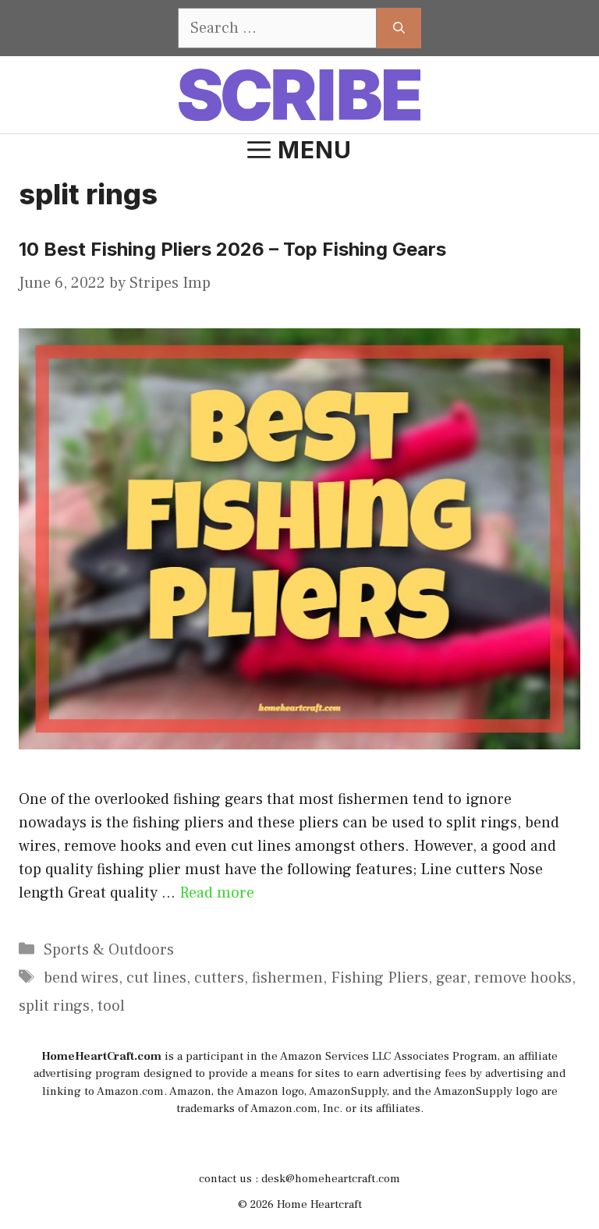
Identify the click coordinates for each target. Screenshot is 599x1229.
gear (451, 978)
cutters (219, 978)
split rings (54, 1006)
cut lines (156, 978)
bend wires (81, 978)
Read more (216, 893)
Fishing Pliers (379, 978)
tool (111, 1006)
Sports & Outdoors (109, 950)
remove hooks (523, 978)
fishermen (287, 978)
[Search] (399, 28)
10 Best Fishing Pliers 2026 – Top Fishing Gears (232, 249)
